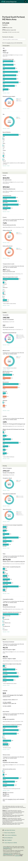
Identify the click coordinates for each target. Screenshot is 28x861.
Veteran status (6, 754)
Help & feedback (8, 840)
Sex (3, 114)
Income (4, 175)
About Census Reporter (9, 832)
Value (4, 553)
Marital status (6, 350)
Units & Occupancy (7, 468)
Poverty (5, 217)
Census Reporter (11, 1)
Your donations (6, 847)
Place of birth (6, 711)
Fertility (5, 416)
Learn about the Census (9, 830)
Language (5, 690)
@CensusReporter (8, 837)
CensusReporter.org (7, 854)
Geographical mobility (8, 599)
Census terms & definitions (10, 835)
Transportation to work (8, 263)
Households (5, 315)
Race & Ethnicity (7, 132)
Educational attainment (8, 641)
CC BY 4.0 (17, 855)
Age (4, 48)
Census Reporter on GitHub (10, 842)
